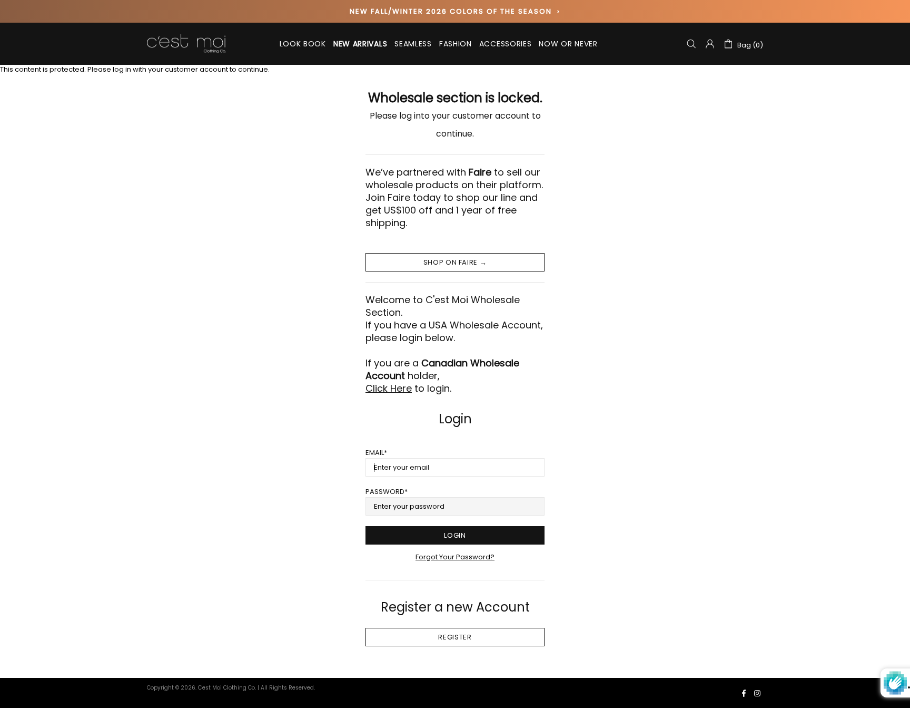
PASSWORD (384, 491)
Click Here (388, 388)
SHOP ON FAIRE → (455, 262)
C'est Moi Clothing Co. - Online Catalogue (186, 44)
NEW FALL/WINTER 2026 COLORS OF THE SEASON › (455, 11)
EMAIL (374, 452)
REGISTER (454, 637)
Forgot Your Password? (455, 556)
